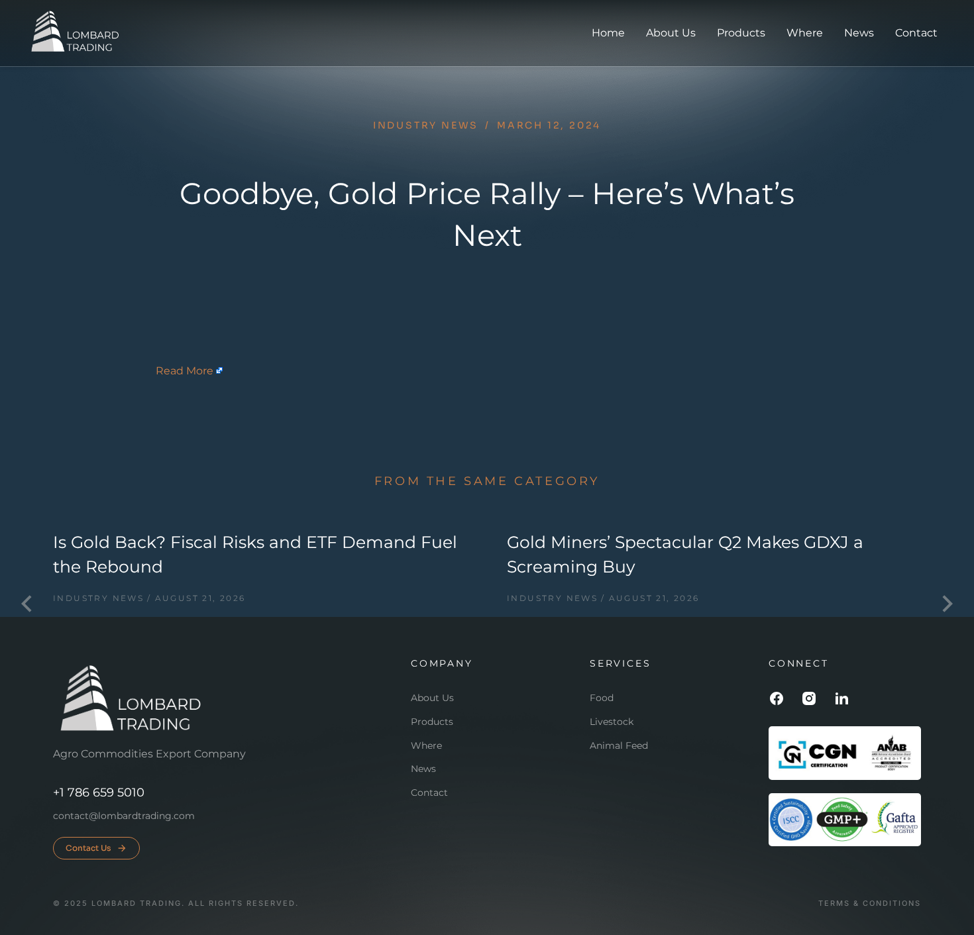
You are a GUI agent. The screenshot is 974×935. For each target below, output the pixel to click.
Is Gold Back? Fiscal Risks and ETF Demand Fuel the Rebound (255, 554)
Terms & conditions (869, 903)
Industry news (425, 125)
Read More (184, 370)
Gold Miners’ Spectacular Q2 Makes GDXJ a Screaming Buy (685, 554)
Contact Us (88, 848)
